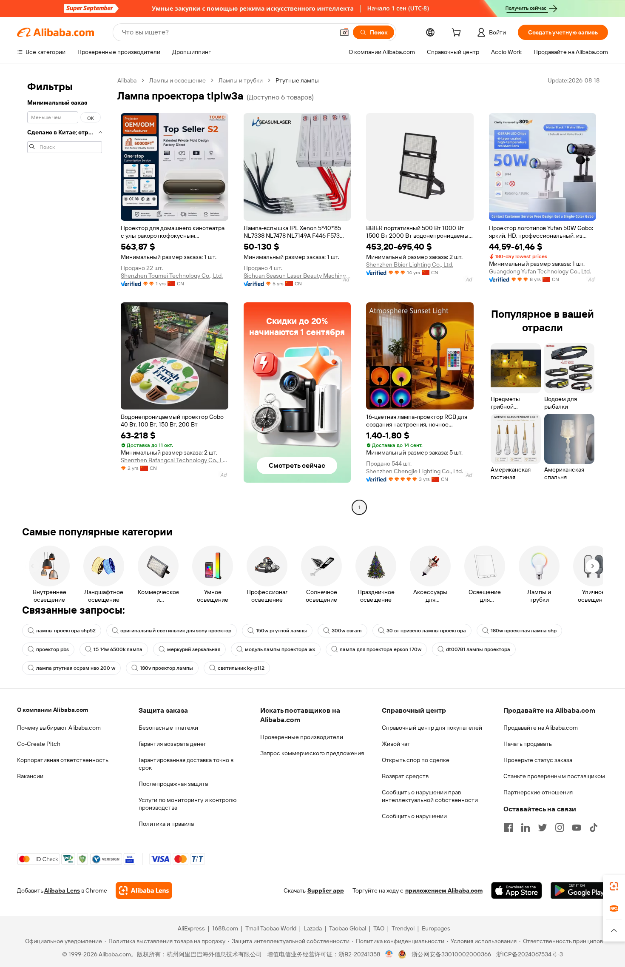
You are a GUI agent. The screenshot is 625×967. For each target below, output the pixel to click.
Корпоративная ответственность (62, 760)
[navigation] (64, 294)
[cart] (458, 33)
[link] (614, 886)
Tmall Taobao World (270, 928)
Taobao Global (347, 928)
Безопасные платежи (168, 727)
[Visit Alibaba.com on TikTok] (593, 827)
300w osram (347, 631)
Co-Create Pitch (38, 743)
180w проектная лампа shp (524, 631)
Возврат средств (405, 776)
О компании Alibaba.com (52, 709)
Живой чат (396, 743)
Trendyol (403, 928)
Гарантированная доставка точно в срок (186, 764)
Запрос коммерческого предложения (312, 753)
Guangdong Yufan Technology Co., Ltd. (540, 271)
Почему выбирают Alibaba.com (59, 727)
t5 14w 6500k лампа (118, 649)
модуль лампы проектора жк (280, 649)
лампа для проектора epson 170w (380, 649)
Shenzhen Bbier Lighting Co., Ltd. (409, 264)
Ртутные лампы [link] (297, 80)
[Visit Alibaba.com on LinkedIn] (525, 827)
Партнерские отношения (538, 792)
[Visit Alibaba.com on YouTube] (576, 827)
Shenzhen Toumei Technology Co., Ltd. (172, 275)
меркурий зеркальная (193, 649)
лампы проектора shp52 (66, 631)
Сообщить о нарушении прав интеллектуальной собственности (430, 796)
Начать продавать (527, 743)
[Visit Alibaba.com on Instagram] (559, 827)
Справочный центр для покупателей (432, 727)
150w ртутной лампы (281, 631)
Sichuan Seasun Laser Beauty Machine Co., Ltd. (297, 275)
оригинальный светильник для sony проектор (175, 631)
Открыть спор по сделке (415, 760)
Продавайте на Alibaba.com (540, 727)
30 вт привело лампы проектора (426, 631)
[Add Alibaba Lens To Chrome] (144, 890)
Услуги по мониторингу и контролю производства (187, 803)
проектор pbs (52, 649)
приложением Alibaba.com (444, 890)
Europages (436, 928)
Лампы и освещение (177, 80)
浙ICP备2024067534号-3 (529, 954)
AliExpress (191, 928)
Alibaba (126, 80)
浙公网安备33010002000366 (451, 954)
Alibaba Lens (62, 890)
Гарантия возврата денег (172, 743)
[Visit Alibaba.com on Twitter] (542, 827)
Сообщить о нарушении (414, 816)
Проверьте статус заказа (537, 760)
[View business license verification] (389, 954)
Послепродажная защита (173, 783)
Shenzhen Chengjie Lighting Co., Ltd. (414, 471)
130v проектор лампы (166, 668)
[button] (344, 32)
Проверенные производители (301, 737)
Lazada (313, 928)
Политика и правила (166, 823)
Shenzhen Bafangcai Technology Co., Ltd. (174, 460)
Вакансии (30, 776)
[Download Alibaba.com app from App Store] (516, 890)
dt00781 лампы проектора (478, 649)
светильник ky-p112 (241, 668)
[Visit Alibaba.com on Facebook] (508, 827)
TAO (378, 928)
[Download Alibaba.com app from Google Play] (579, 890)
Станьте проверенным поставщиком (554, 776)
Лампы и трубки (241, 80)
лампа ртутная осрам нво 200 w (75, 668)
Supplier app (325, 890)
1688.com (225, 928)
